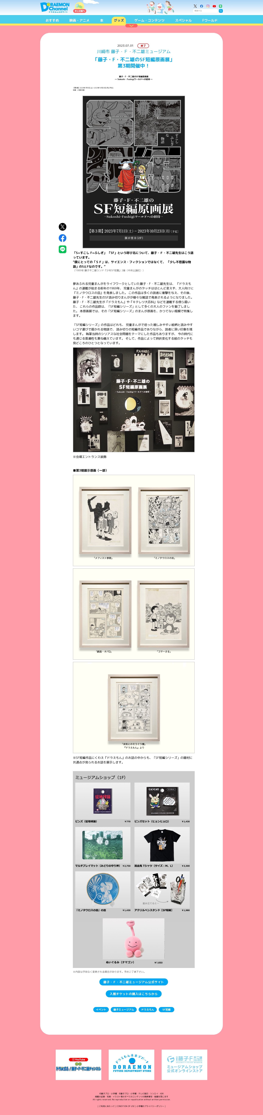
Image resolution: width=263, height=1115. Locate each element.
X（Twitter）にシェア (63, 227)
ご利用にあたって (107, 1106)
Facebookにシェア (63, 238)
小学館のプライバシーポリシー (150, 1106)
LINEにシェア (63, 249)
